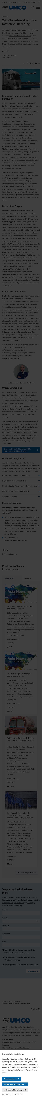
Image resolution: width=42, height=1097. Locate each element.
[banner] (21, 548)
